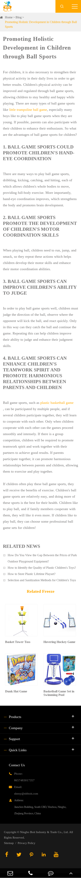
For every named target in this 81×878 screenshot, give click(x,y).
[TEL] (30, 873)
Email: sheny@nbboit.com (26, 790)
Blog (19, 17)
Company (16, 728)
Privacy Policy (26, 843)
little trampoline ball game (28, 110)
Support (14, 739)
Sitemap (9, 843)
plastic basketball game (57, 403)
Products (15, 717)
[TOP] (71, 873)
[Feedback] (50, 873)
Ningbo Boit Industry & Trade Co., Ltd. (44, 832)
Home (9, 17)
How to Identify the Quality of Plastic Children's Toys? (42, 567)
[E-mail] (10, 873)
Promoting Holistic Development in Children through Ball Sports (41, 24)
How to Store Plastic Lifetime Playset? (31, 574)
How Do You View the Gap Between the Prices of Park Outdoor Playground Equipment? (42, 558)
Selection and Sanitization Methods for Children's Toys (42, 580)
